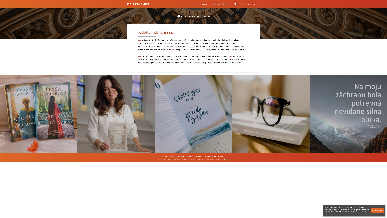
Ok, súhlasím (377, 210)
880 (179, 40)
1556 (140, 63)
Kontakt (199, 156)
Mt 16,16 (174, 43)
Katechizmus (138, 4)
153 (210, 40)
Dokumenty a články (220, 4)
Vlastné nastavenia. (332, 214)
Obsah (204, 4)
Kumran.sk (226, 159)
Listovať (193, 4)
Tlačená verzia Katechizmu (247, 4)
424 (173, 50)
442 (168, 43)
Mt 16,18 (152, 46)
